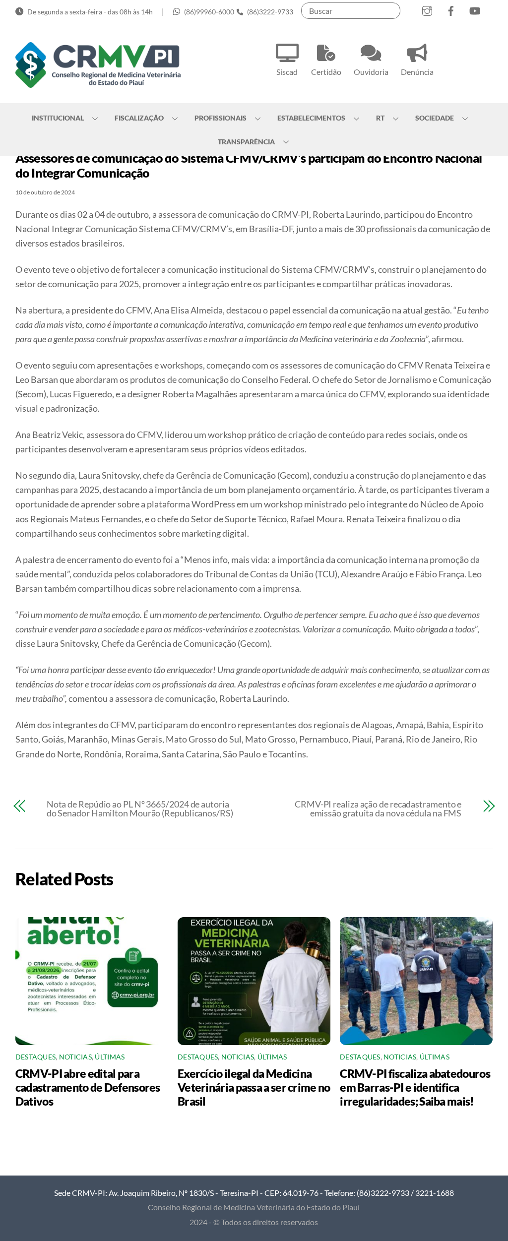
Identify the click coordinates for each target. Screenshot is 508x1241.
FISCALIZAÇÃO (139, 118)
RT (380, 118)
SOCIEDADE (434, 118)
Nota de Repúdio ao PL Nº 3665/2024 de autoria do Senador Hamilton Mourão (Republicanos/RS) (140, 808)
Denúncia (417, 71)
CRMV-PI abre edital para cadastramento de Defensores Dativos (87, 1087)
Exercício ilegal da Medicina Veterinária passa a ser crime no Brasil (254, 1087)
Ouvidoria (371, 71)
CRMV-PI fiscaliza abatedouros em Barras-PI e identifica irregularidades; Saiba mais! (415, 1087)
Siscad (287, 71)
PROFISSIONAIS (220, 118)
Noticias (75, 1057)
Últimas (110, 1057)
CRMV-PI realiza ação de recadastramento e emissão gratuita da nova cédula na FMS (378, 808)
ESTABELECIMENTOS (311, 118)
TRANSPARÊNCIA (246, 141)
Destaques (35, 1057)
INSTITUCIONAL (58, 118)
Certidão (326, 71)
